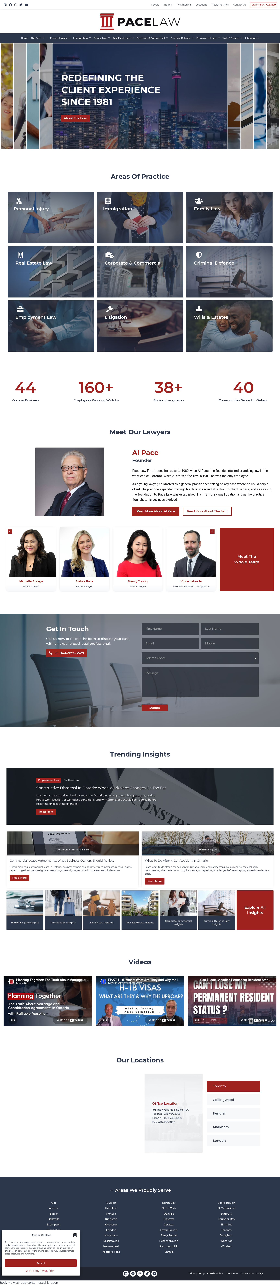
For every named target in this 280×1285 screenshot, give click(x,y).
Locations (201, 4)
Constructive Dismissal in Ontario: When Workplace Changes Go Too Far (101, 788)
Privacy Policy (47, 1271)
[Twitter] (20, 4)
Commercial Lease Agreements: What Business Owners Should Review (62, 860)
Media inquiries (220, 4)
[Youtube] (26, 4)
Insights (168, 4)
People (155, 4)
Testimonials (184, 4)
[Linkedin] (5, 4)
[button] (75, 1235)
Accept (40, 1263)
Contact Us (239, 4)
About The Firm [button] (75, 118)
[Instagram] (15, 4)
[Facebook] (10, 4)
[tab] (6, 96)
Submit (154, 707)
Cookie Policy (32, 1271)
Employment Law (48, 780)
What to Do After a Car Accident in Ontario (177, 860)
